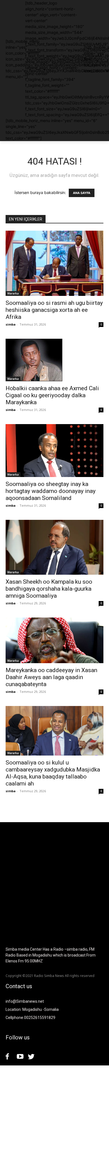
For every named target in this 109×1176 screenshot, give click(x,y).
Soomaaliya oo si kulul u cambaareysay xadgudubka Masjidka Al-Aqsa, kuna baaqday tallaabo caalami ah (53, 773)
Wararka (13, 293)
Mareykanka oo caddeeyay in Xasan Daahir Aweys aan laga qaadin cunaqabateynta (51, 677)
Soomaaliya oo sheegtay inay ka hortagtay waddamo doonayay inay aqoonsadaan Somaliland (51, 491)
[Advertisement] (54, 1120)
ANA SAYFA (81, 193)
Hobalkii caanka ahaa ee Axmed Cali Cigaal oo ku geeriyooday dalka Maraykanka (52, 395)
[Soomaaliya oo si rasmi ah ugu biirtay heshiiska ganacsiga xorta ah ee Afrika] (54, 263)
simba (11, 324)
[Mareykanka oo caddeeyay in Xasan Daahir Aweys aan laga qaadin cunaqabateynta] (54, 640)
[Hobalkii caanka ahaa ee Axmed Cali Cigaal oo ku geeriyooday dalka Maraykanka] (54, 360)
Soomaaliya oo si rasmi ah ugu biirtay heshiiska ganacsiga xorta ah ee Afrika (54, 310)
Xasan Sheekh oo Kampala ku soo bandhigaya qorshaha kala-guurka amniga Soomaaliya (49, 588)
